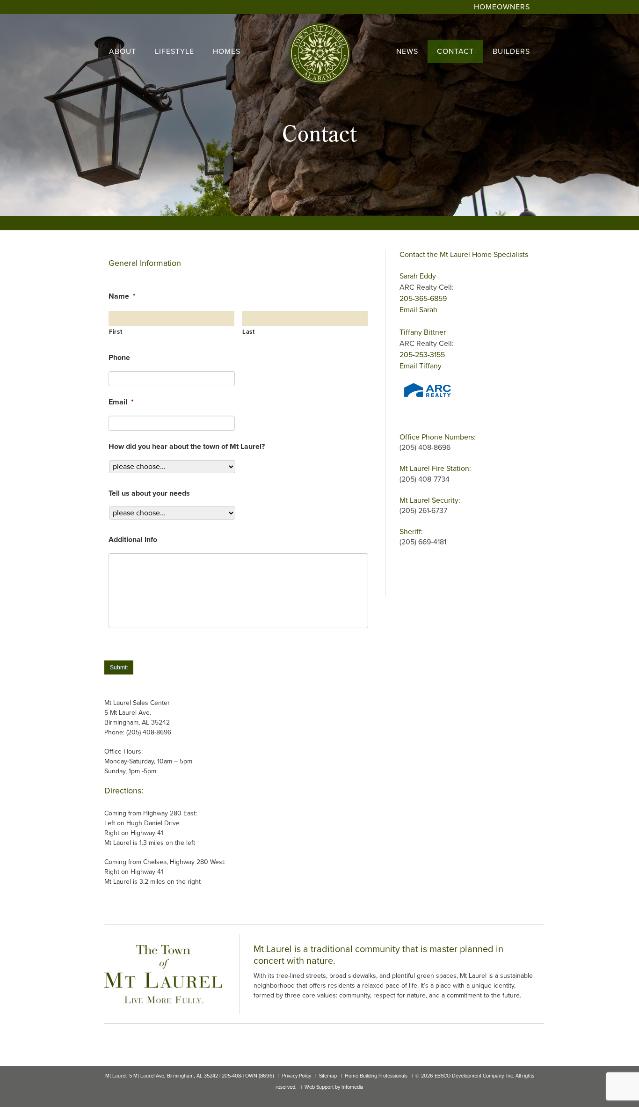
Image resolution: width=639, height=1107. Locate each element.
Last (248, 332)
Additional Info (133, 539)
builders (511, 51)
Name (122, 296)
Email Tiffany (420, 366)
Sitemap (328, 1076)
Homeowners (502, 7)
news (407, 51)
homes (226, 51)
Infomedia (352, 1087)
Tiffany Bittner (422, 332)
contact (455, 51)
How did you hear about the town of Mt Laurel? (187, 446)
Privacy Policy (296, 1076)
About (122, 51)
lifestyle (174, 51)
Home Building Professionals (376, 1076)
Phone (119, 357)
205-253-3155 (422, 354)
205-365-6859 (423, 298)
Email (121, 402)
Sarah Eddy (417, 276)
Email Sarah (418, 310)
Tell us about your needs (149, 493)
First (115, 332)
